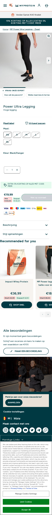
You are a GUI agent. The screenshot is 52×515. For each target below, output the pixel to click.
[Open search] (11, 5)
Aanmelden (14, 402)
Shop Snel (18, 305)
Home (5, 29)
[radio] (7, 135)
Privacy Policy (16, 488)
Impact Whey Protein (16, 281)
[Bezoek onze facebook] (12, 430)
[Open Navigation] (5, 5)
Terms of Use (31, 488)
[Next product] (48, 314)
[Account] (39, 6)
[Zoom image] (48, 36)
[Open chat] (45, 430)
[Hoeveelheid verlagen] (7, 170)
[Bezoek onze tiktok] (19, 430)
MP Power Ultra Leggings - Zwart (25, 29)
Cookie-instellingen (13, 411)
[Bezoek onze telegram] (39, 430)
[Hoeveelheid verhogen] (17, 170)
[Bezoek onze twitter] (32, 430)
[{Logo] (25, 5)
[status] (12, 170)
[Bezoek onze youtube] (25, 430)
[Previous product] (42, 314)
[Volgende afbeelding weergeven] (48, 60)
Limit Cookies (26, 502)
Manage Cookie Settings (26, 494)
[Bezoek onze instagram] (5, 430)
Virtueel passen (37, 123)
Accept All (26, 510)
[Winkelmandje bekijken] (46, 5)
